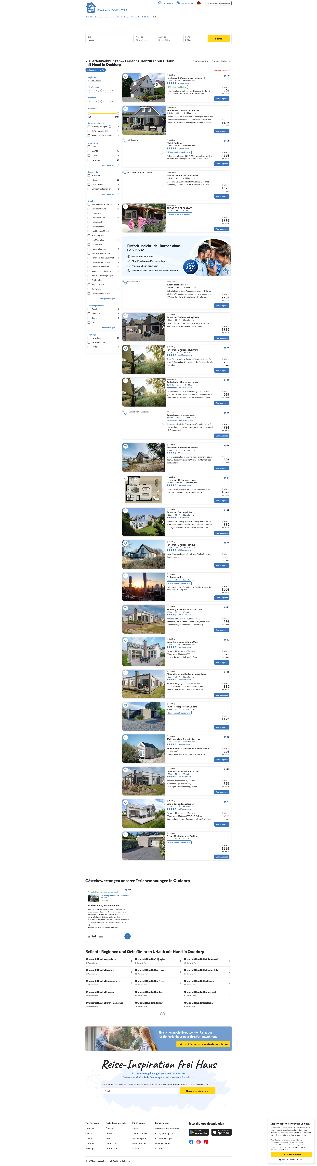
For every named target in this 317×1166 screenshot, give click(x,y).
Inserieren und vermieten (167, 1128)
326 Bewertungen (184, 453)
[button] (291, 1160)
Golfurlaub (105, 289)
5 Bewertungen (183, 517)
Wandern (105, 313)
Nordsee (89, 1128)
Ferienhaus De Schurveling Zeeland (184, 317)
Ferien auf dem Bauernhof (105, 257)
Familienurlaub (105, 217)
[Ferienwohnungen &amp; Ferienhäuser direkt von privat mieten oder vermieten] (106, 9)
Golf (105, 322)
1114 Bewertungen (185, 355)
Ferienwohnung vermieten (218, 3)
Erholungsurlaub (105, 235)
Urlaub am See (105, 226)
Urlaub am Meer (105, 222)
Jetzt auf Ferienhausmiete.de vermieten (203, 1044)
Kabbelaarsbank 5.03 (177, 284)
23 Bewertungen (184, 744)
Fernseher (105, 160)
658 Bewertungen (184, 550)
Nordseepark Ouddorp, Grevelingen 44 (186, 78)
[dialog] (291, 1141)
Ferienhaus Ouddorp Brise (179, 512)
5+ (111, 90)
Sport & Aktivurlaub (105, 266)
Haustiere (105, 175)
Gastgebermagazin (164, 1133)
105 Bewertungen (184, 809)
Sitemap (89, 1148)
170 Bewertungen (184, 615)
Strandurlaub (105, 213)
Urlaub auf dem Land (105, 293)
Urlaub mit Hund (105, 208)
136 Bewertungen (184, 679)
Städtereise (105, 280)
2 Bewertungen (183, 148)
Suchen (219, 38)
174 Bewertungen (184, 777)
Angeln (105, 309)
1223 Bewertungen (185, 420)
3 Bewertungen (183, 83)
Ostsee (88, 1133)
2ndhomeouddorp (175, 577)
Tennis (105, 318)
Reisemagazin (139, 1138)
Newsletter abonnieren (197, 1090)
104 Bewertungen (184, 647)
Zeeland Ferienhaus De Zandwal (182, 175)
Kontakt (136, 1148)
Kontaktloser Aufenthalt (105, 204)
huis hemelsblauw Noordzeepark (183, 110)
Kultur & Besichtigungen (105, 275)
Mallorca (89, 1138)
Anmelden (168, 3)
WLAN (105, 151)
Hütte (105, 347)
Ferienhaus (105, 338)
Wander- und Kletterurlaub (105, 271)
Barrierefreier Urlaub (105, 253)
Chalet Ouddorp (174, 143)
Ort (89, 37)
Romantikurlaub (105, 249)
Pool (105, 146)
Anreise (139, 37)
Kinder (105, 180)
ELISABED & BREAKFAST (179, 208)
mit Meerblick (105, 240)
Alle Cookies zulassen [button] (291, 1154)
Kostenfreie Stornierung (105, 135)
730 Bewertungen (184, 485)
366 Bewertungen (185, 387)
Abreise (162, 37)
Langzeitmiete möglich (105, 189)
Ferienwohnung (105, 342)
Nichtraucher (105, 184)
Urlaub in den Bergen (105, 262)
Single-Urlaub (105, 284)
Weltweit (90, 1143)
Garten (105, 155)
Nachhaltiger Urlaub (105, 231)
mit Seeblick (105, 244)
